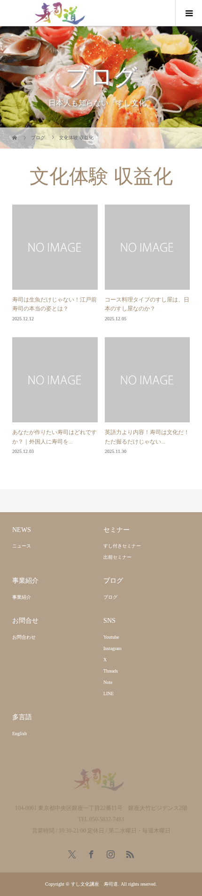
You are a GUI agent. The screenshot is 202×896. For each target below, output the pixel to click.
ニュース (21, 545)
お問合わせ (24, 637)
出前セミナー (117, 557)
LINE (108, 693)
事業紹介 (21, 597)
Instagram (112, 648)
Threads (110, 671)
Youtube (111, 637)
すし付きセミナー (122, 545)
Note (107, 682)
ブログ (110, 597)
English (19, 733)
